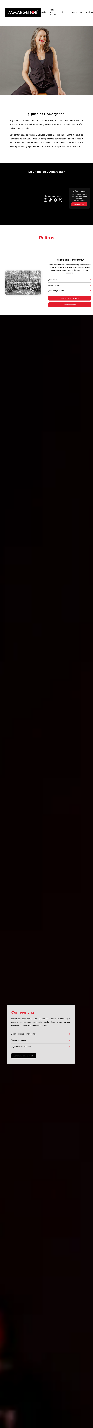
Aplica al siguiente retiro (69, 298)
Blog (63, 12)
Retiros (89, 12)
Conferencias (76, 12)
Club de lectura (53, 12)
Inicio (43, 12)
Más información (79, 204)
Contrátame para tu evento (24, 1056)
